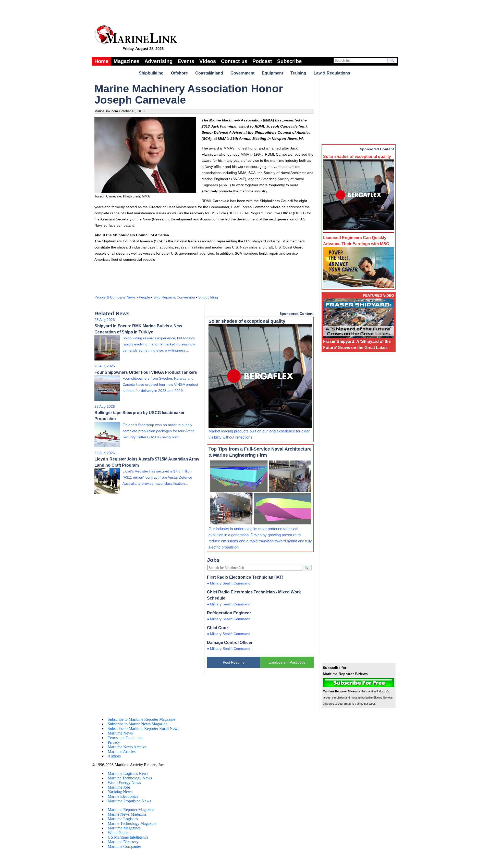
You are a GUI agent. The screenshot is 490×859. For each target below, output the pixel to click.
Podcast (262, 61)
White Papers (118, 832)
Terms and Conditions (125, 738)
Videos (207, 61)
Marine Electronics (123, 796)
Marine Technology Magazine (132, 823)
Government (242, 73)
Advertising (158, 61)
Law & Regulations (332, 73)
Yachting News (120, 792)
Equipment (272, 73)
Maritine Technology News (130, 778)
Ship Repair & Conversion (174, 297)
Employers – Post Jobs (286, 662)
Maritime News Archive (127, 747)
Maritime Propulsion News (129, 801)
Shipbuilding (151, 73)
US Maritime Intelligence (128, 837)
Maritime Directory (123, 842)
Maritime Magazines (124, 828)
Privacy (114, 742)
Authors (114, 756)
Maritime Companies (124, 846)
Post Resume (233, 662)
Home (101, 61)
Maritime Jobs (119, 787)
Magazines (126, 61)
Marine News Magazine (127, 814)
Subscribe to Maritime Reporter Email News (143, 728)
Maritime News (120, 733)
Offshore (179, 73)
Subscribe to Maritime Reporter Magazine (141, 719)
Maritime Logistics (123, 819)
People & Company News (115, 297)
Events (186, 61)
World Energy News (124, 782)
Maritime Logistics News (128, 773)
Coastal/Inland (209, 73)
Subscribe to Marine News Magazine (137, 724)
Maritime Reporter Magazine (131, 809)
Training (298, 73)
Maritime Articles (122, 751)
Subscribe (289, 61)
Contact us (234, 61)
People (144, 297)
